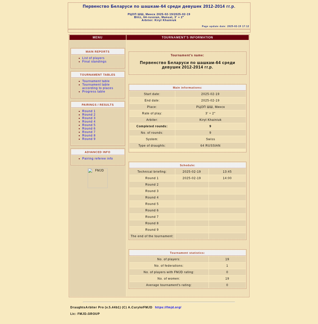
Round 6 (89, 128)
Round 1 (89, 111)
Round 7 (89, 132)
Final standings (94, 61)
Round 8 (89, 135)
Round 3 (89, 118)
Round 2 (89, 114)
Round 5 (89, 125)
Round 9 (89, 139)
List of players (93, 58)
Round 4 (89, 121)
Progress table (93, 91)
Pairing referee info (97, 158)
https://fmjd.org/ (168, 307)
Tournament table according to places (97, 86)
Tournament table (96, 81)
